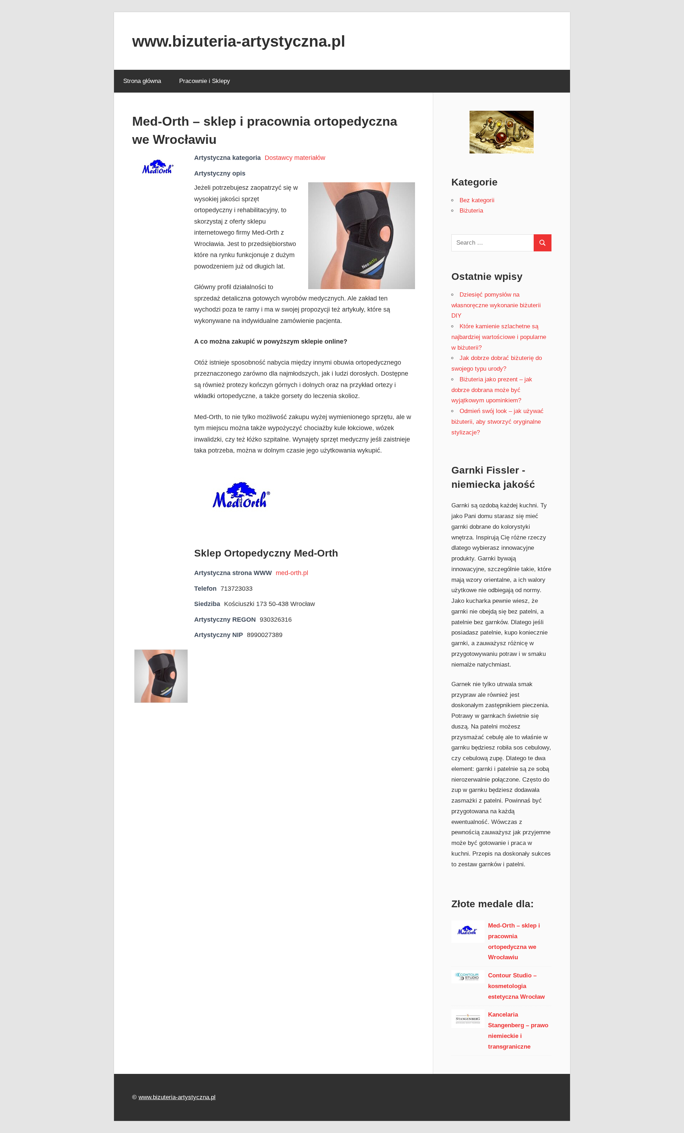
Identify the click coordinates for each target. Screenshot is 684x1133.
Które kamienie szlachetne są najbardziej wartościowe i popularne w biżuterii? (498, 337)
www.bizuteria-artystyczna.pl (238, 41)
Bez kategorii (477, 200)
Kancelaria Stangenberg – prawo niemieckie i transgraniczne (518, 1030)
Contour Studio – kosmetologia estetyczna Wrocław (516, 986)
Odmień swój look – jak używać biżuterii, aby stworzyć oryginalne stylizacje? (497, 422)
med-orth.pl (292, 572)
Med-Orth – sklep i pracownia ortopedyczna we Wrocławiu (514, 941)
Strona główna (142, 81)
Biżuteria (471, 210)
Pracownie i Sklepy (204, 81)
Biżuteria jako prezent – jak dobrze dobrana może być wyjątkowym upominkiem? (491, 390)
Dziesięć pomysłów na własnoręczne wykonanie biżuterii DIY (496, 305)
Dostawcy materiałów (295, 157)
